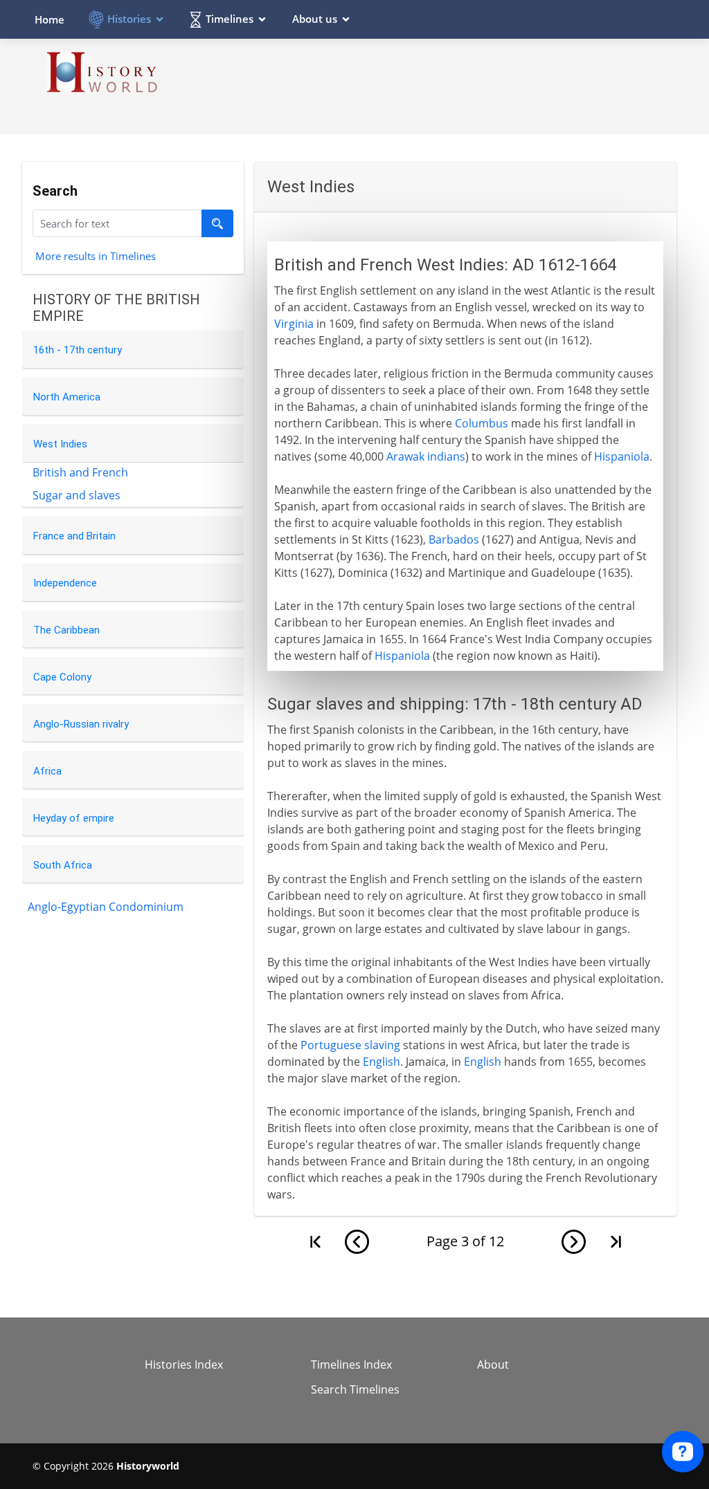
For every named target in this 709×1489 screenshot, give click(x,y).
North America (66, 397)
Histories (129, 19)
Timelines (229, 19)
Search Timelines (355, 1389)
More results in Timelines (95, 255)
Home (49, 19)
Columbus (481, 423)
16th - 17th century (77, 350)
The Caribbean (66, 630)
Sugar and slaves (76, 495)
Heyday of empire (73, 818)
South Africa (62, 865)
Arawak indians (425, 456)
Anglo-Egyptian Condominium (105, 906)
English (381, 1061)
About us (314, 19)
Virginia (294, 323)
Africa (47, 771)
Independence (65, 583)
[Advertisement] (424, 86)
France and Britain (74, 536)
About (493, 1364)
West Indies (60, 444)
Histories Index (184, 1364)
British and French (80, 472)
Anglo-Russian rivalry (81, 724)
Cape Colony (62, 677)
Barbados (454, 539)
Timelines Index (351, 1364)
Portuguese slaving (350, 1045)
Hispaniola (621, 456)
